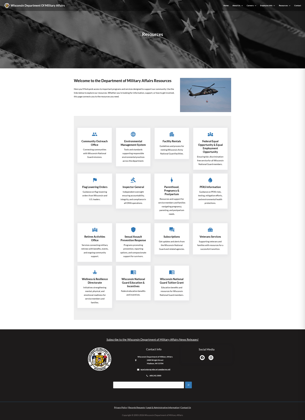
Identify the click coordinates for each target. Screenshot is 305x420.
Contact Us (186, 407)
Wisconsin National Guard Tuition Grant (172, 280)
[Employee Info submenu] (274, 5)
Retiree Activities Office (94, 238)
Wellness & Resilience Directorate (95, 280)
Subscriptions (172, 236)
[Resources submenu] (289, 5)
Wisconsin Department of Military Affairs (38, 5)
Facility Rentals (172, 141)
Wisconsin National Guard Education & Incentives (133, 282)
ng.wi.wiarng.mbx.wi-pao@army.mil (155, 369)
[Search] (188, 385)
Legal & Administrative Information (162, 407)
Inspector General (133, 187)
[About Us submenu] (242, 5)
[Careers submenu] (255, 5)
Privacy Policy (120, 407)
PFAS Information (210, 187)
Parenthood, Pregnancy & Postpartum (171, 190)
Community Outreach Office (94, 143)
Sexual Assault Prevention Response (133, 238)
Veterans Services (210, 236)
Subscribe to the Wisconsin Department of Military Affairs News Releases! (153, 339)
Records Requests (136, 407)
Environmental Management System (133, 143)
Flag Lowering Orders (94, 187)
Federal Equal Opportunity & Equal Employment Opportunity (210, 147)
